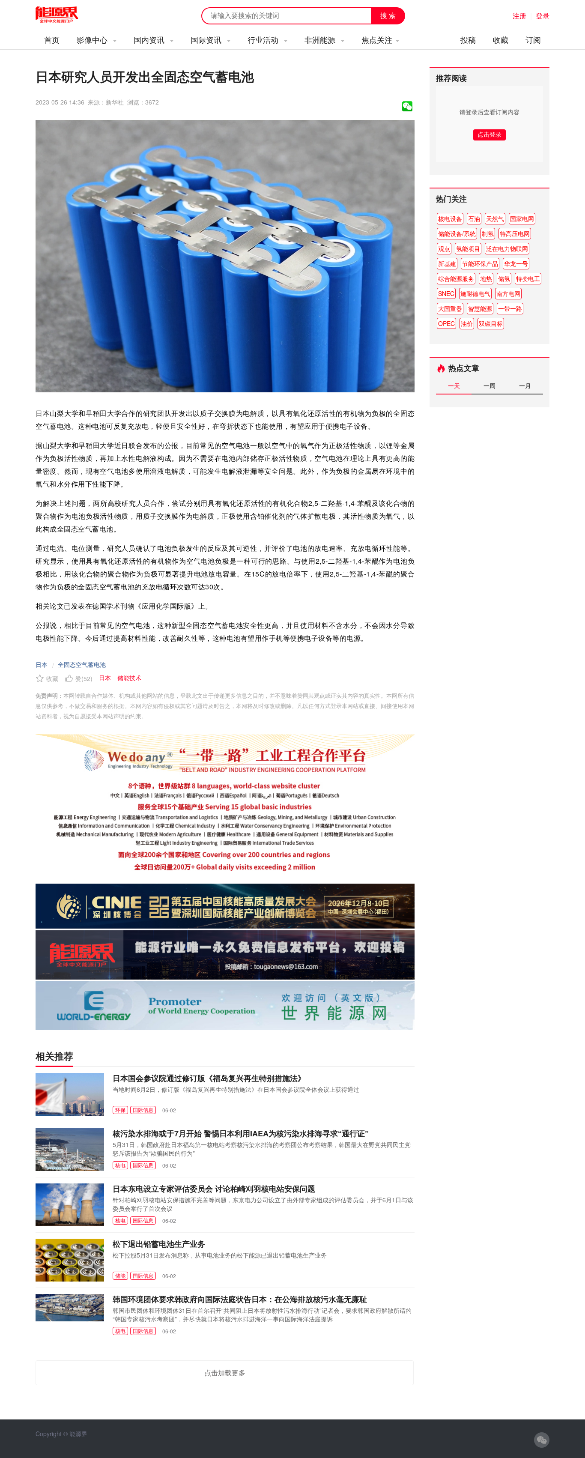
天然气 (495, 218)
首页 (52, 39)
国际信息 (143, 1109)
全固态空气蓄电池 (82, 664)
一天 (454, 385)
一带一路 (510, 308)
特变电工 (528, 278)
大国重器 (450, 308)
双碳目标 (491, 323)
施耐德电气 (475, 293)
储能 (120, 1275)
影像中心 (93, 39)
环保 (120, 1109)
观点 (444, 248)
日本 (42, 664)
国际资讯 (207, 39)
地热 (486, 278)
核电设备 (450, 218)
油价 (467, 323)
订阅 (533, 39)
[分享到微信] (407, 106)
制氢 (488, 233)
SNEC (446, 293)
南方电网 (508, 293)
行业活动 (264, 39)
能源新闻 (65, 15)
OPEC (446, 323)
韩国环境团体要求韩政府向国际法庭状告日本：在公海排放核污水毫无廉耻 (240, 1299)
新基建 (447, 263)
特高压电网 (515, 233)
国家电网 (522, 218)
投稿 (468, 39)
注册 (519, 16)
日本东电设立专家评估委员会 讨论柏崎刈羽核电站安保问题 (214, 1188)
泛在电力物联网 (507, 248)
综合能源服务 (456, 278)
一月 (525, 385)
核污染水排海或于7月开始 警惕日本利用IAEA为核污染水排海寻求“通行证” (241, 1133)
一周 (489, 385)
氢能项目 (468, 248)
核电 (120, 1164)
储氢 (504, 278)
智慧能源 (480, 308)
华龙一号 (516, 263)
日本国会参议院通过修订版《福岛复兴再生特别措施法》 (209, 1078)
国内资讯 (150, 39)
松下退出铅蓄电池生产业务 (159, 1243)
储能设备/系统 (457, 233)
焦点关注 (376, 39)
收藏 (500, 39)
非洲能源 (320, 39)
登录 (542, 16)
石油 (474, 218)
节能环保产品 (480, 263)
